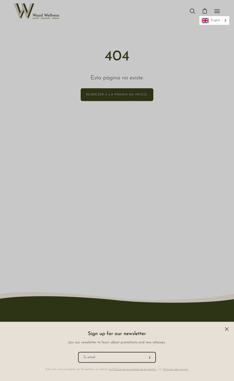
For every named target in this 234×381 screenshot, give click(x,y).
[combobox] (214, 20)
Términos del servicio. (176, 369)
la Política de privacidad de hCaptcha (132, 369)
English (215, 20)
